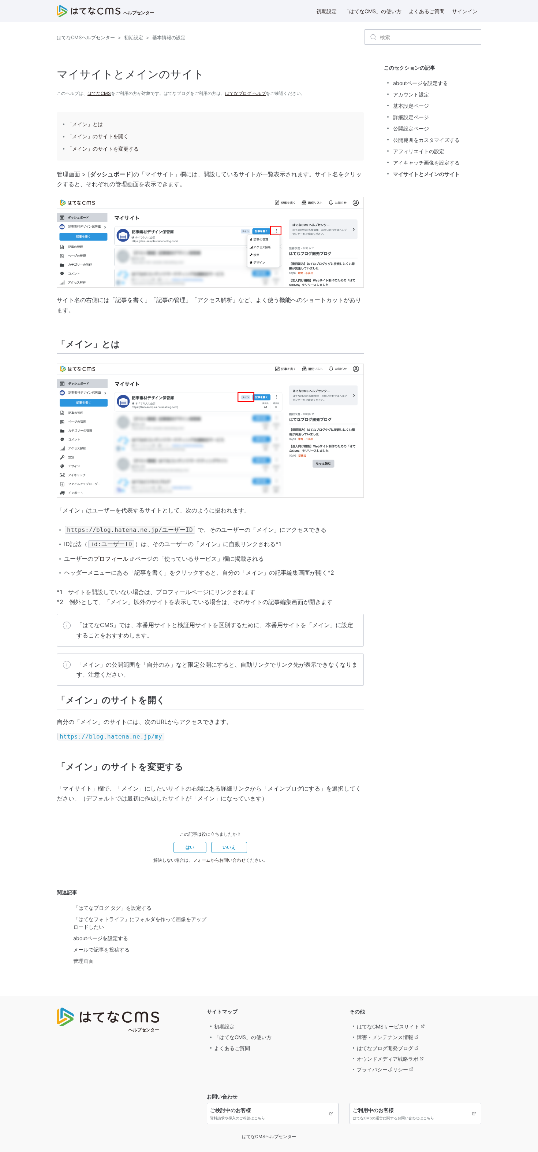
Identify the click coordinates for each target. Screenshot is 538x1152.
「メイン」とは (85, 124)
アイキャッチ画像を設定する (426, 162)
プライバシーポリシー (382, 1069)
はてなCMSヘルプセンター (86, 37)
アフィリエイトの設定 (418, 151)
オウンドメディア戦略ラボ (387, 1059)
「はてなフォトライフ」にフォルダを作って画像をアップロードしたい (139, 923)
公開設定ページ (411, 128)
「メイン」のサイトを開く (97, 136)
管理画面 (83, 961)
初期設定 (326, 11)
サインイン (465, 11)
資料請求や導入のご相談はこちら (237, 1113)
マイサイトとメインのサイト (426, 174)
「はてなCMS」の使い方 (372, 11)
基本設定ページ (411, 106)
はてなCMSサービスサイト (388, 1026)
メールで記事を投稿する (101, 949)
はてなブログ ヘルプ (245, 93)
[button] (189, 847)
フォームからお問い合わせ (219, 860)
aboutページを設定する (100, 938)
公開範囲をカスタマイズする (426, 140)
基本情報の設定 (169, 37)
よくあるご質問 (427, 11)
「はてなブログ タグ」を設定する (112, 908)
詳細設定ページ (411, 117)
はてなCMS (99, 93)
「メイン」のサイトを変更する (103, 149)
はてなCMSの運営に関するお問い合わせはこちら (393, 1113)
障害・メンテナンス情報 (385, 1037)
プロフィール (110, 558)
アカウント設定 (411, 94)
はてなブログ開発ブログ (385, 1048)
